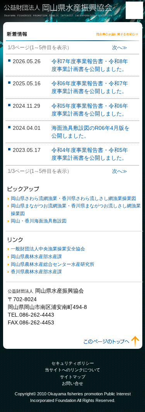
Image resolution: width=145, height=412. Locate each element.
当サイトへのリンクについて (72, 369)
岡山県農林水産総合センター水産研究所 (52, 264)
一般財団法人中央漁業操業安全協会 (48, 249)
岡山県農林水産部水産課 (36, 256)
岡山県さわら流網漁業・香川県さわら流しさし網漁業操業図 (73, 198)
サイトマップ (72, 376)
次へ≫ (119, 47)
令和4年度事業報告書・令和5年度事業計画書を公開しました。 (89, 154)
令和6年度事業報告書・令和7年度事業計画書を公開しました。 (89, 87)
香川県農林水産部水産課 (36, 271)
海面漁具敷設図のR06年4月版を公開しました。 (90, 132)
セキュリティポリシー (72, 363)
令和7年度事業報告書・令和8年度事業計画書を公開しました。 (89, 65)
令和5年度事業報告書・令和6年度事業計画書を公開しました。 (89, 110)
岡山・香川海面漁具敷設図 (39, 221)
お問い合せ (72, 383)
